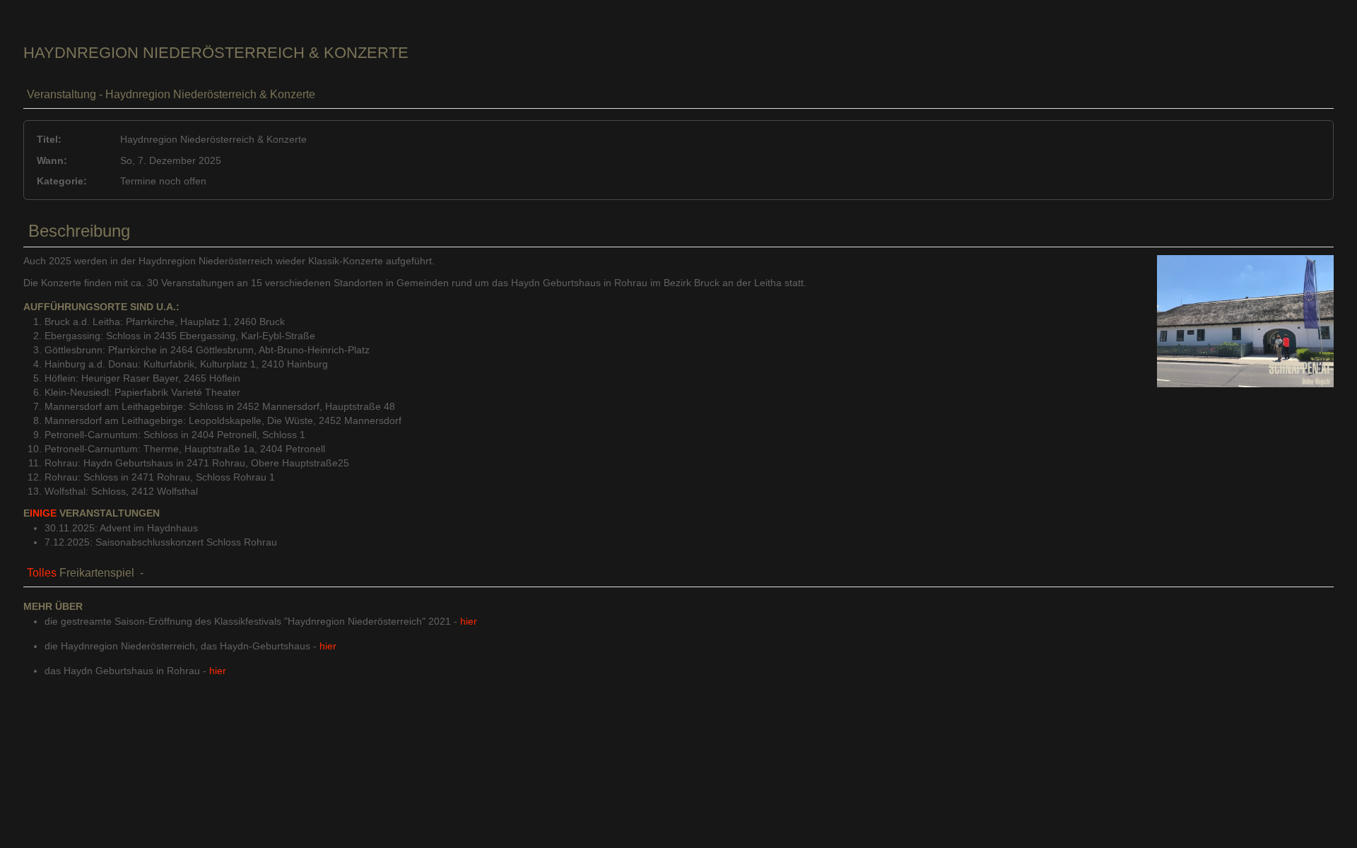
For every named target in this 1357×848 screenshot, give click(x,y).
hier (468, 621)
